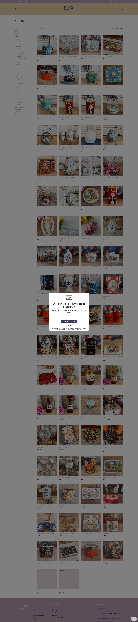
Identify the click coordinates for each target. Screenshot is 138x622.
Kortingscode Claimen (69, 321)
